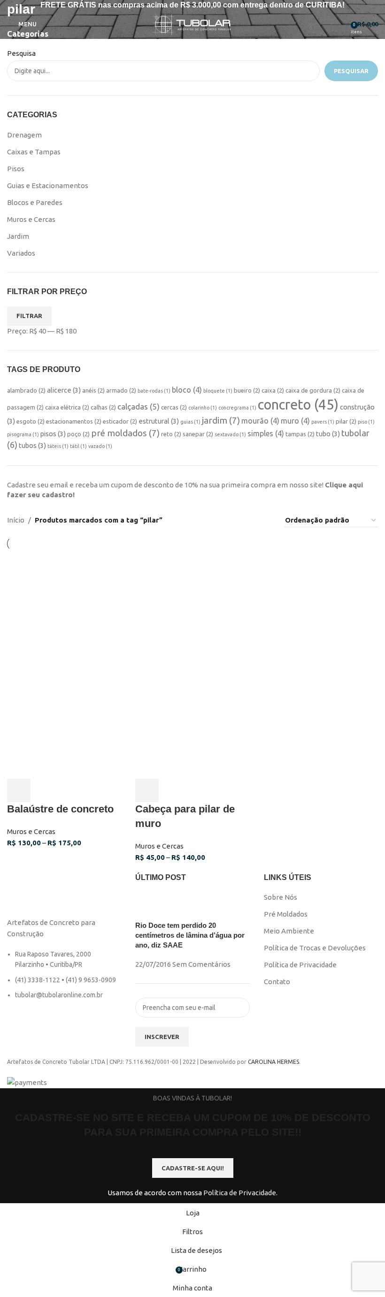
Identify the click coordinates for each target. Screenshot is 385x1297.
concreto (298, 404)
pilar (346, 421)
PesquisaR (351, 71)
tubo (328, 434)
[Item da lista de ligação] (64, 979)
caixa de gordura (312, 390)
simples (265, 433)
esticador (120, 421)
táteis (58, 446)
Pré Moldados (286, 914)
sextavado (230, 434)
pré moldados (125, 433)
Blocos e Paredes (34, 202)
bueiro (247, 390)
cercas (174, 407)
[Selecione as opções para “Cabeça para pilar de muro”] (147, 790)
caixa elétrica (67, 407)
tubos (32, 445)
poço (78, 434)
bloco (187, 390)
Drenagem (24, 135)
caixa (273, 390)
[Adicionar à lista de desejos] (68, 790)
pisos (53, 434)
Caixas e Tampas (34, 152)
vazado (100, 446)
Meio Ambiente (289, 931)
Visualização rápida (43, 790)
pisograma (23, 434)
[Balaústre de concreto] (64, 607)
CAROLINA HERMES (273, 1062)
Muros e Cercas (31, 219)
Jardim (18, 236)
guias (190, 422)
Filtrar (29, 315)
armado (121, 390)
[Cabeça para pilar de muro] (192, 607)
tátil (78, 446)
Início (15, 520)
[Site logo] (193, 23)
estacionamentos (73, 421)
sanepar (198, 434)
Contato (277, 982)
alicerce (64, 390)
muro (295, 421)
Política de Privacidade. (240, 1193)
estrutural (159, 421)
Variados (21, 253)
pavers (322, 422)
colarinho (202, 407)
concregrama (237, 407)
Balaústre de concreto (60, 809)
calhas (103, 407)
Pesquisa (21, 53)
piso (366, 422)
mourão (260, 421)
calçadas (138, 406)
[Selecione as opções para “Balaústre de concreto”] (19, 790)
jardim (221, 420)
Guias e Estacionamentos (47, 186)
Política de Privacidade (300, 965)
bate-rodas (154, 391)
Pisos (15, 169)
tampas (300, 434)
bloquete (217, 391)
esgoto (30, 421)
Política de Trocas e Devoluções (315, 948)
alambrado (26, 390)
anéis (93, 390)
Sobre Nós (280, 897)
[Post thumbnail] (152, 906)
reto (171, 434)
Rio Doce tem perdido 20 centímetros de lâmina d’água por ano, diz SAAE (190, 935)
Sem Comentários (201, 964)
